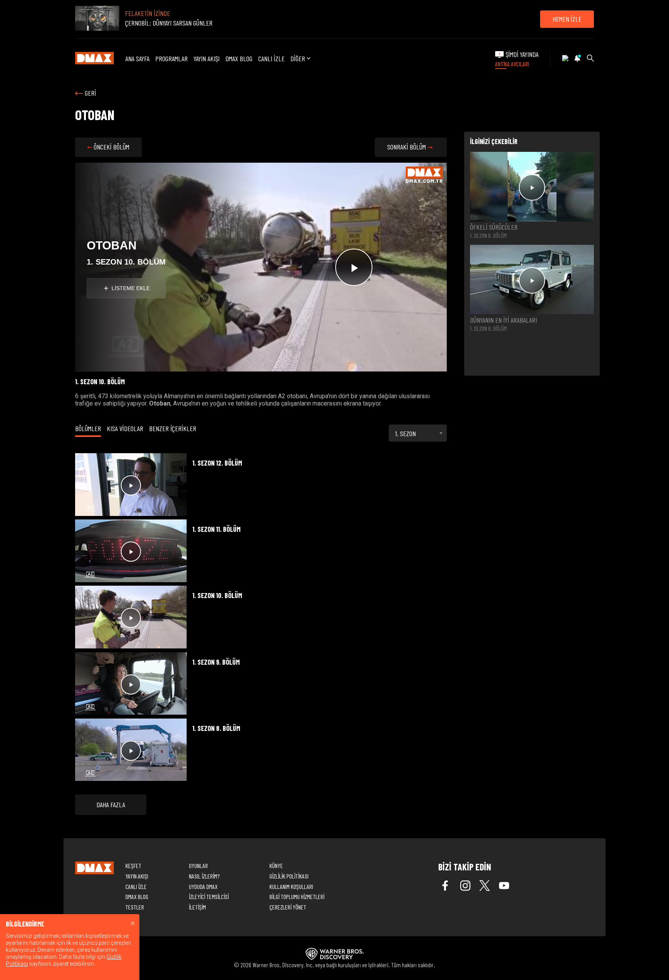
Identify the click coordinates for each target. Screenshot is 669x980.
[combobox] (418, 433)
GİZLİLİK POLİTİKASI (289, 876)
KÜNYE (276, 865)
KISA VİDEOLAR (125, 428)
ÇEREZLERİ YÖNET (287, 907)
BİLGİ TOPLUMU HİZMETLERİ (296, 896)
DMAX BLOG (238, 58)
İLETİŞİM (197, 907)
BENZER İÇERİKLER (172, 428)
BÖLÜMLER (88, 428)
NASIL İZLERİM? (204, 876)
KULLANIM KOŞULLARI (291, 886)
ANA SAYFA (137, 58)
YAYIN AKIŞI (207, 58)
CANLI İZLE (271, 58)
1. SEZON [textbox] (405, 433)
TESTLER (134, 907)
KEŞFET (133, 865)
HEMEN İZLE (567, 19)
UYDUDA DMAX (203, 886)
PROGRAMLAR (171, 58)
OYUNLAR (198, 865)
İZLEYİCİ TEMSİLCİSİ (209, 896)
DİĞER (297, 59)
